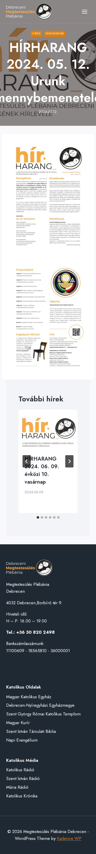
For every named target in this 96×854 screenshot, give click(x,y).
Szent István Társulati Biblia (31, 731)
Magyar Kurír (18, 723)
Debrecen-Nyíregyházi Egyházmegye (40, 705)
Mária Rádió (17, 787)
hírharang (54, 33)
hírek (36, 33)
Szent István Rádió (23, 778)
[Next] (69, 461)
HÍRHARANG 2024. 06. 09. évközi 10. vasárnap (42, 470)
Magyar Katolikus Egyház (28, 697)
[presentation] (48, 429)
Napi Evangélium (22, 740)
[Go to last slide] (27, 461)
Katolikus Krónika (21, 796)
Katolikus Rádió (20, 770)
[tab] (38, 517)
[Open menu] (84, 11)
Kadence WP (69, 838)
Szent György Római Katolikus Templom (43, 714)
